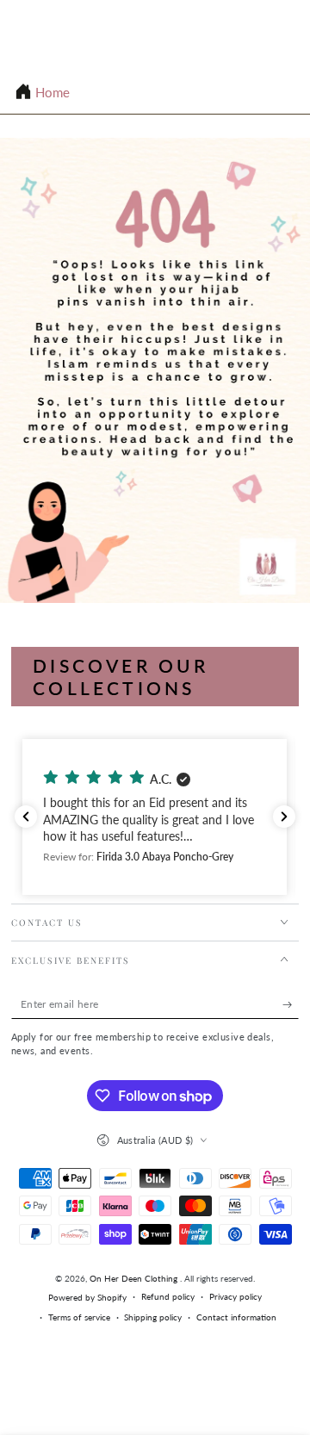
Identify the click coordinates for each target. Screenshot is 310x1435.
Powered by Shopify (87, 1297)
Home (52, 92)
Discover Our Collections (120, 677)
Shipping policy (153, 1317)
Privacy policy (235, 1296)
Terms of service (79, 1317)
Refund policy (168, 1296)
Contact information (236, 1317)
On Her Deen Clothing (135, 1278)
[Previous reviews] (26, 816)
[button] (154, 817)
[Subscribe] (291, 1005)
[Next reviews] (284, 816)
